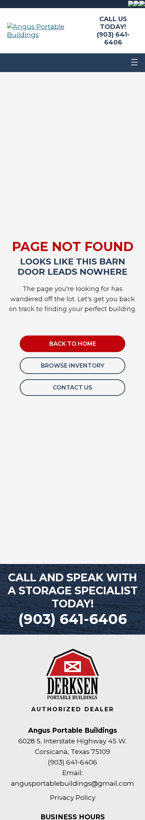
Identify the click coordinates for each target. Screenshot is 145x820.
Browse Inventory (72, 365)
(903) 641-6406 (113, 38)
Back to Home (72, 343)
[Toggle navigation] (134, 62)
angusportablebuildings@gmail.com (72, 783)
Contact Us (72, 387)
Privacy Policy (72, 798)
